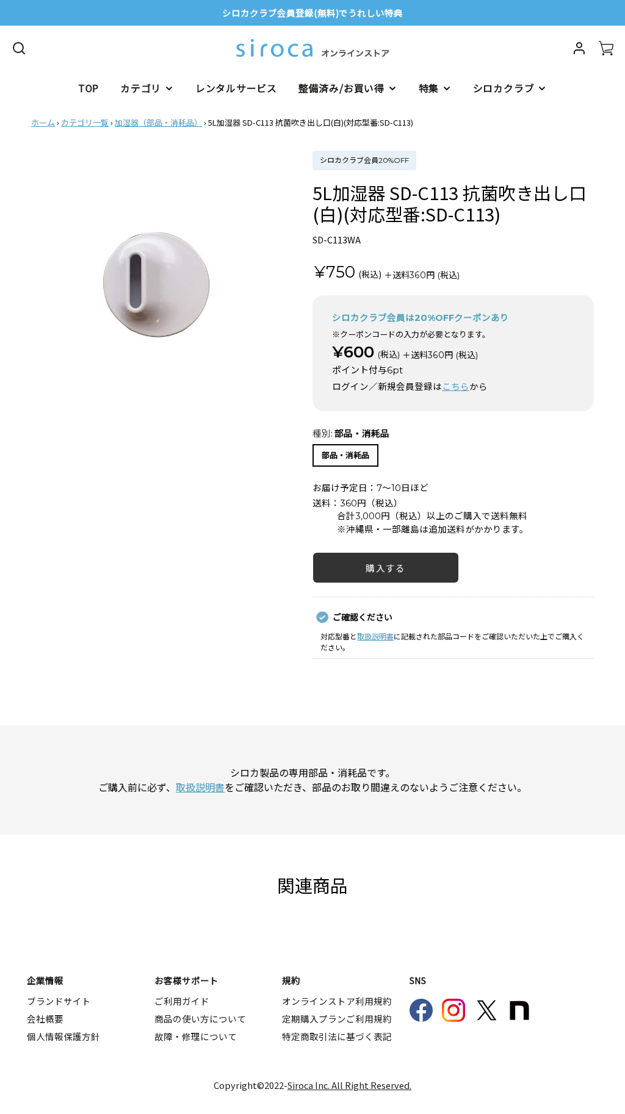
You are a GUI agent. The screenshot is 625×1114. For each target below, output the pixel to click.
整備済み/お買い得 (341, 88)
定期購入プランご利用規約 (337, 1018)
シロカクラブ (504, 88)
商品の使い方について (200, 1018)
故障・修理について (195, 1036)
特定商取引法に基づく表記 (337, 1036)
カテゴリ (140, 88)
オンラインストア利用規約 (337, 1000)
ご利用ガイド (181, 1000)
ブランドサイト (59, 1000)
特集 (429, 88)
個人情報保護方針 (63, 1036)
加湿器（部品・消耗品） (158, 122)
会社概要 (45, 1018)
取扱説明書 (375, 636)
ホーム (43, 122)
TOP (88, 88)
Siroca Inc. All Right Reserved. (349, 1085)
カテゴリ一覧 (85, 122)
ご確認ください (362, 617)
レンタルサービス (236, 88)
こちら (455, 386)
